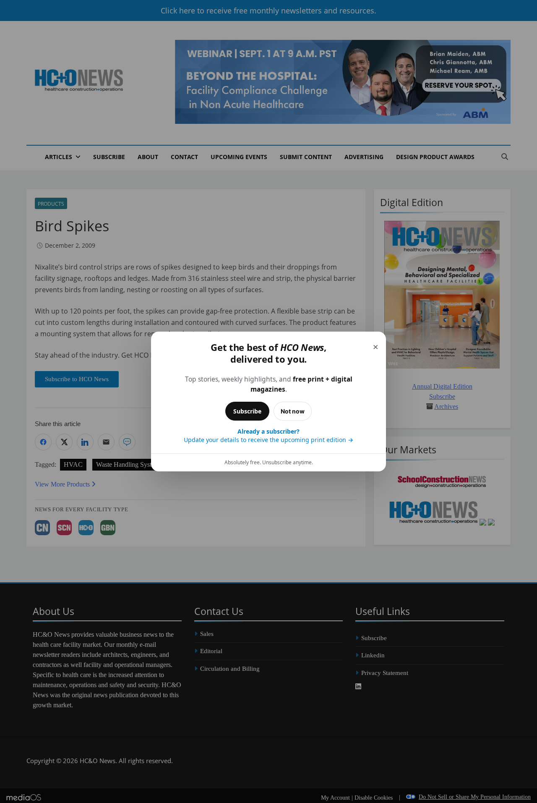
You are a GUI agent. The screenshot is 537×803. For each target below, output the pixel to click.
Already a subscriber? (268, 435)
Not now (293, 411)
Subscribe (247, 411)
